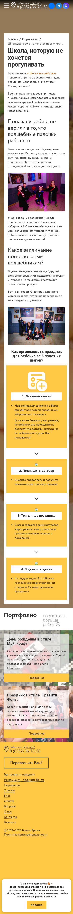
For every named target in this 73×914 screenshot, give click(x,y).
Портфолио (30, 39)
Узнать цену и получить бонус (24, 779)
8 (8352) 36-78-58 (32, 7)
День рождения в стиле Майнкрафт (29, 641)
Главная (13, 39)
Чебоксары (29, 3)
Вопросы (10, 806)
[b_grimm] (52, 6)
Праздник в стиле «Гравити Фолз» (32, 697)
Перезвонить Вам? (26, 763)
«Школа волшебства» (42, 73)
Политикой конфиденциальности (36, 896)
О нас (8, 811)
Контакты (10, 816)
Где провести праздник (19, 774)
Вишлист (10, 822)
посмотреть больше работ (55, 620)
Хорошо (37, 905)
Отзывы (9, 790)
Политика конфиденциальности (25, 834)
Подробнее (36, 677)
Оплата (9, 801)
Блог (7, 795)
